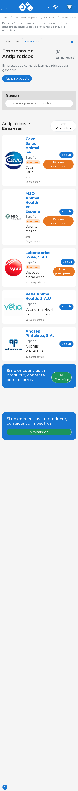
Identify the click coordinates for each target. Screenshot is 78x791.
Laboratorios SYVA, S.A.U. (38, 255)
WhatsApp (40, 432)
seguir (66, 154)
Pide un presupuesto (58, 164)
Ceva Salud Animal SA (32, 145)
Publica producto (17, 78)
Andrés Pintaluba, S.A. (40, 333)
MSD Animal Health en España (33, 202)
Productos (12, 41)
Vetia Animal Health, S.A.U (38, 296)
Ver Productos (63, 126)
